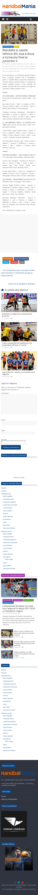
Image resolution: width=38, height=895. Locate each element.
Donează (14, 262)
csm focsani (11, 66)
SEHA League (9, 559)
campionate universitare (10, 505)
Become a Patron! (19, 477)
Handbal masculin (8, 47)
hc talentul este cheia (13, 68)
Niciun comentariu (25, 64)
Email (22, 262)
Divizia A (5, 513)
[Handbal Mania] (3, 19)
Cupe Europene (7, 511)
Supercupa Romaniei (9, 528)
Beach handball (7, 496)
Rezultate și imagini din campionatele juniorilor (17, 315)
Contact (3, 796)
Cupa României (7, 508)
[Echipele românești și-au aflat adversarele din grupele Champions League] (7, 651)
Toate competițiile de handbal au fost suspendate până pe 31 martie (17, 344)
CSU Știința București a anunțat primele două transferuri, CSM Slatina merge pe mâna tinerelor (18, 273)
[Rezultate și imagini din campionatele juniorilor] (19, 294)
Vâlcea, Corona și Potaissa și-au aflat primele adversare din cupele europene (24, 633)
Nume (3, 420)
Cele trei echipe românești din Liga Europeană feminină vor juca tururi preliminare (24, 643)
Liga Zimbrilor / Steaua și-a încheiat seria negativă (18, 373)
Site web (4, 440)
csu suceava (27, 66)
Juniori (16, 47)
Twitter (5, 262)
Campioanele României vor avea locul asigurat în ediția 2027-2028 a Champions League (18, 608)
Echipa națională (8, 516)
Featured (3, 491)
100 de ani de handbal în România (22, 284)
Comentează (7, 259)
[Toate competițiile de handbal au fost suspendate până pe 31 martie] (19, 323)
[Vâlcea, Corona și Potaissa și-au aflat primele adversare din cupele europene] (7, 630)
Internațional (7, 519)
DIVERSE (3, 488)
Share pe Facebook (21, 259)
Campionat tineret (8, 499)
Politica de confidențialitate (9, 799)
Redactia (15, 64)
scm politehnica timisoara (13, 71)
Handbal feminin (6, 494)
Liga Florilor (6, 525)
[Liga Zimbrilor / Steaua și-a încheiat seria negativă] (19, 352)
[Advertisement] (19, 233)
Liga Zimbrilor (7, 565)
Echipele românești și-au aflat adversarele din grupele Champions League (24, 654)
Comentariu (5, 393)
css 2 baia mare (19, 66)
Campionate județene (9, 502)
